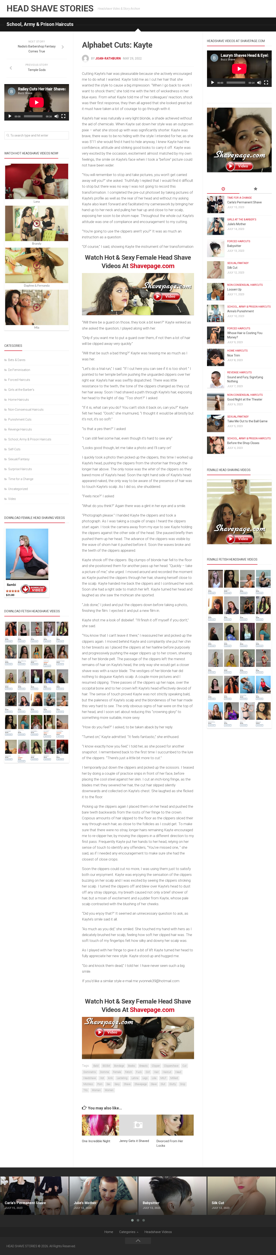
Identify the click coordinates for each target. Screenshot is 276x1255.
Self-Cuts (14, 449)
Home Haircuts (18, 399)
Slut (163, 1084)
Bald (96, 1065)
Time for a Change (20, 479)
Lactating (122, 1078)
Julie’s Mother (236, 224)
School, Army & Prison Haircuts (40, 24)
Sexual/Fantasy (19, 459)
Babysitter (234, 246)
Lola (154, 1078)
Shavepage (141, 1084)
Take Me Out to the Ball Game (247, 421)
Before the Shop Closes (243, 443)
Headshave (89, 1078)
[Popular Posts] (255, 189)
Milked (174, 1078)
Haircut (167, 1072)
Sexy (117, 1084)
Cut (184, 1065)
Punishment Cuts (19, 419)
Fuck (139, 1072)
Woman (96, 1090)
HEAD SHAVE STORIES (49, 8)
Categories (127, 1232)
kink (110, 1078)
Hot (102, 1078)
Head (178, 1072)
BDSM (106, 1065)
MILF (163, 1078)
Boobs (131, 1065)
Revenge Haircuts (20, 429)
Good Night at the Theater (244, 399)
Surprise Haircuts (20, 469)
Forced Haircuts (19, 380)
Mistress (88, 1084)
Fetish (128, 1072)
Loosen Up (234, 289)
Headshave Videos (158, 1232)
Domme (104, 1072)
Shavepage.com (152, 266)
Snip (182, 1084)
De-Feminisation (19, 370)
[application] (36, 102)
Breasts (143, 1065)
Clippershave (171, 1065)
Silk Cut (232, 267)
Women (109, 1090)
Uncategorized (18, 489)
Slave (154, 1084)
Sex (108, 1084)
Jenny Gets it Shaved (134, 1141)
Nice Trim (233, 355)
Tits (85, 1090)
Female (117, 1072)
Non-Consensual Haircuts (26, 409)
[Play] (10, 116)
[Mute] (56, 116)
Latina (135, 1078)
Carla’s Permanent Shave (244, 202)
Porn (99, 1084)
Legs (145, 1078)
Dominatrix (89, 1072)
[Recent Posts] (223, 189)
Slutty (172, 1084)
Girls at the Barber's (21, 389)
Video (12, 499)
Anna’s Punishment (240, 311)
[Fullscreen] (63, 116)
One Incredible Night (96, 1141)
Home (108, 1232)
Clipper (156, 1065)
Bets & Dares (16, 360)
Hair (156, 1072)
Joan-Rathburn (108, 58)
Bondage (119, 1065)
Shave (127, 1084)
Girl (148, 1072)
